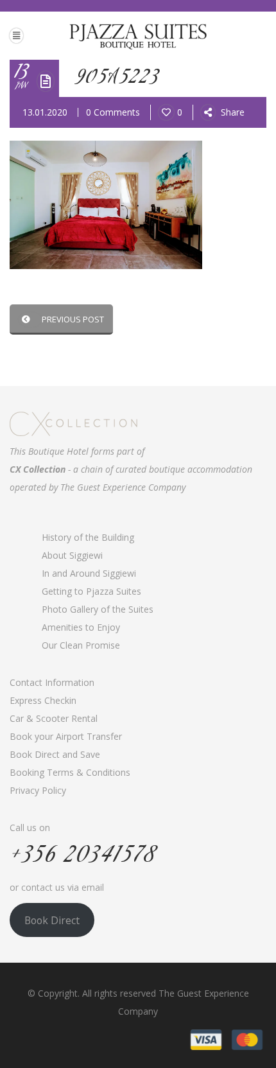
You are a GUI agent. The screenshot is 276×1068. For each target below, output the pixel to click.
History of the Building (88, 537)
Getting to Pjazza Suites (91, 591)
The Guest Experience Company (122, 487)
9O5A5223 (117, 78)
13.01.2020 (44, 112)
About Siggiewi (72, 555)
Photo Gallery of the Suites (97, 609)
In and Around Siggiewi (89, 573)
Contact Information (52, 682)
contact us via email (62, 887)
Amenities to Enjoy (81, 627)
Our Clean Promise (81, 645)
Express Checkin (43, 700)
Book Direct (52, 920)
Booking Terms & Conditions (70, 772)
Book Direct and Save (55, 754)
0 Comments (113, 112)
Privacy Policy (38, 790)
